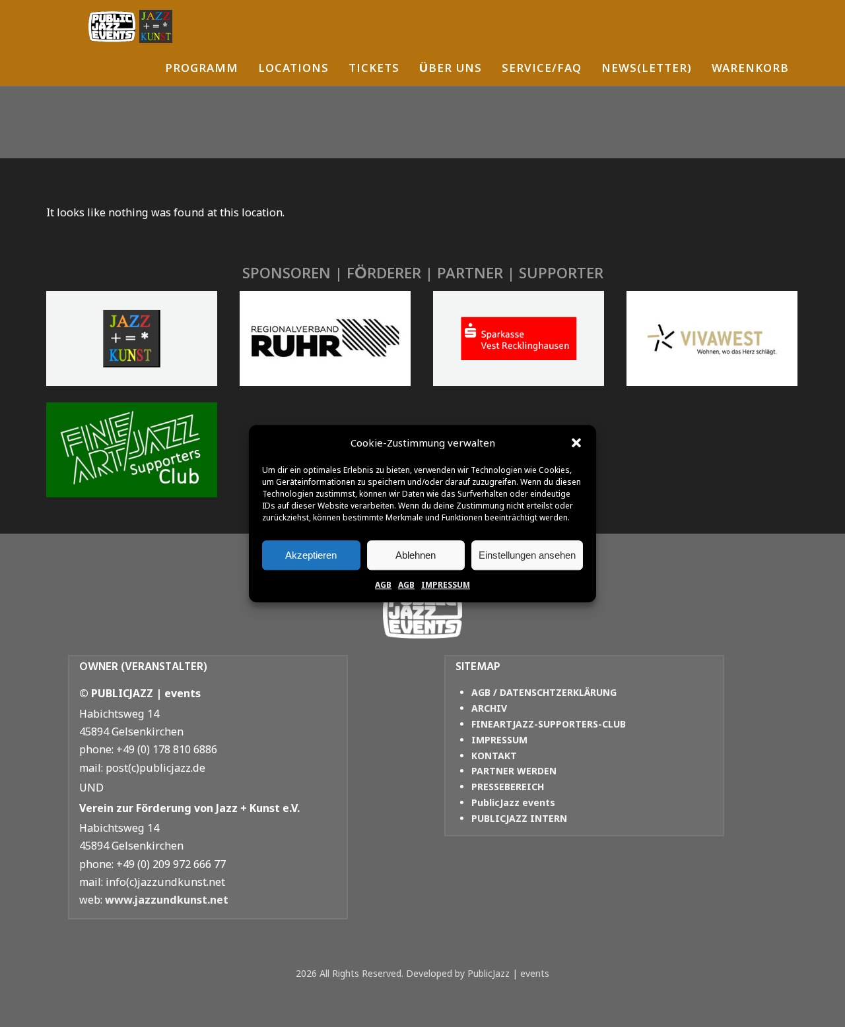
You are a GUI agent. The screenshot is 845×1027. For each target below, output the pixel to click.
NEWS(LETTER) (646, 69)
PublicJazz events (513, 802)
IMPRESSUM (445, 584)
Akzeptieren (311, 555)
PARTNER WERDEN (514, 770)
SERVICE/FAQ (542, 69)
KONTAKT (494, 755)
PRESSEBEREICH (507, 786)
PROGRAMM (201, 69)
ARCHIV (489, 708)
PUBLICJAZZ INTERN (519, 818)
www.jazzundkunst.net (166, 899)
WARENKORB (750, 69)
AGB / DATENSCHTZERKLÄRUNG (544, 692)
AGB (383, 584)
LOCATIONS (293, 69)
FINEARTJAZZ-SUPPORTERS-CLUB (548, 724)
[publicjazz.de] (130, 26)
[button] (576, 443)
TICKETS (374, 69)
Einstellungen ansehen (527, 555)
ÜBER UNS (450, 69)
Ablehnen (415, 555)
